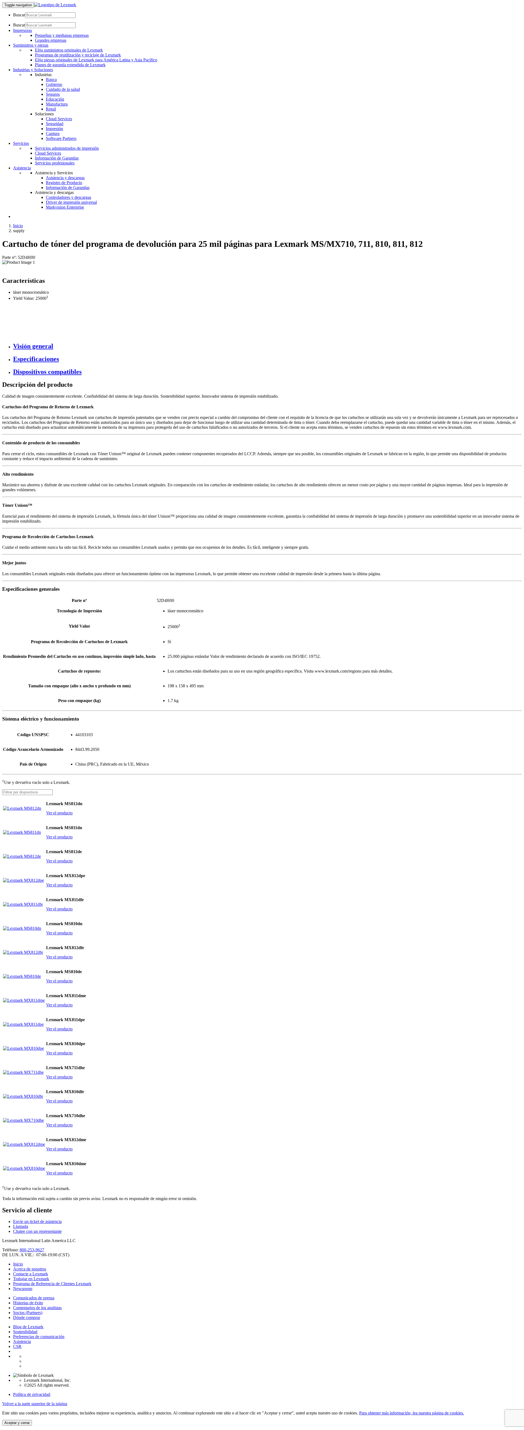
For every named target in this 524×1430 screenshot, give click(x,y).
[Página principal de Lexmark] (55, 4)
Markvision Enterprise (65, 207)
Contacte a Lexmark (30, 1274)
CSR (17, 1346)
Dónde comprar (26, 1317)
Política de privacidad (31, 1394)
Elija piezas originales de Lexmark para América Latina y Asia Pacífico (96, 60)
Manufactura (57, 104)
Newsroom (22, 1288)
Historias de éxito (28, 1302)
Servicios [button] (21, 143)
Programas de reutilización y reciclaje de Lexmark (78, 55)
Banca (51, 79)
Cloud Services (59, 118)
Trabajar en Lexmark (31, 1278)
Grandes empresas (50, 40)
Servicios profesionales (55, 163)
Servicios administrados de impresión (67, 148)
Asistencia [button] (22, 168)
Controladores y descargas (68, 197)
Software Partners (61, 138)
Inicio (18, 225)
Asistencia (22, 1341)
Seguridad (54, 123)
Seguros (53, 94)
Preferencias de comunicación (38, 1336)
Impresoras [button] (22, 30)
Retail (51, 109)
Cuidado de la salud (63, 89)
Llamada (20, 1226)
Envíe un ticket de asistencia (37, 1221)
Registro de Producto (64, 182)
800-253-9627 (32, 1250)
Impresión (54, 128)
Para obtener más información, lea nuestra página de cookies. (411, 1413)
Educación (55, 99)
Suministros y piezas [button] (30, 45)
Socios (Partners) (27, 1312)
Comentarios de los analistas (37, 1307)
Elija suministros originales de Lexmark (69, 50)
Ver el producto (59, 813)
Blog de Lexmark (28, 1326)
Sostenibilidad (25, 1331)
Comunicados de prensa (33, 1298)
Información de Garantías (57, 158)
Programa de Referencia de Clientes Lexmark (52, 1283)
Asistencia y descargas (65, 177)
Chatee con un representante (37, 1231)
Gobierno (54, 84)
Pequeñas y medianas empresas (62, 35)
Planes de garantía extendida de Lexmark (70, 64)
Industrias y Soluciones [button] (33, 69)
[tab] (267, 346)
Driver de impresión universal (71, 202)
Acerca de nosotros (29, 1269)
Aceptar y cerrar (17, 1423)
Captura (52, 133)
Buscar (19, 15)
